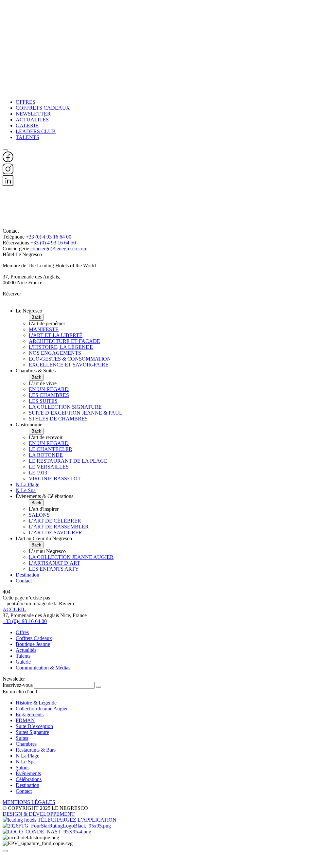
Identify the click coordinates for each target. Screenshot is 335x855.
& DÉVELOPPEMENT (49, 814)
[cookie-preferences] (5, 851)
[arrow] (98, 687)
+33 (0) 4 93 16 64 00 (48, 237)
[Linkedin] (8, 184)
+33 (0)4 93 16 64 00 (25, 621)
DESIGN (13, 814)
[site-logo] (167, 207)
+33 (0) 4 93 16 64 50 (53, 242)
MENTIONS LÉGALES (29, 802)
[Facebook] (8, 160)
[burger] (5, 150)
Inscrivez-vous (18, 685)
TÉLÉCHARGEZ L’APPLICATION (77, 820)
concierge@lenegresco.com (58, 248)
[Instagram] (8, 172)
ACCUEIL (14, 609)
